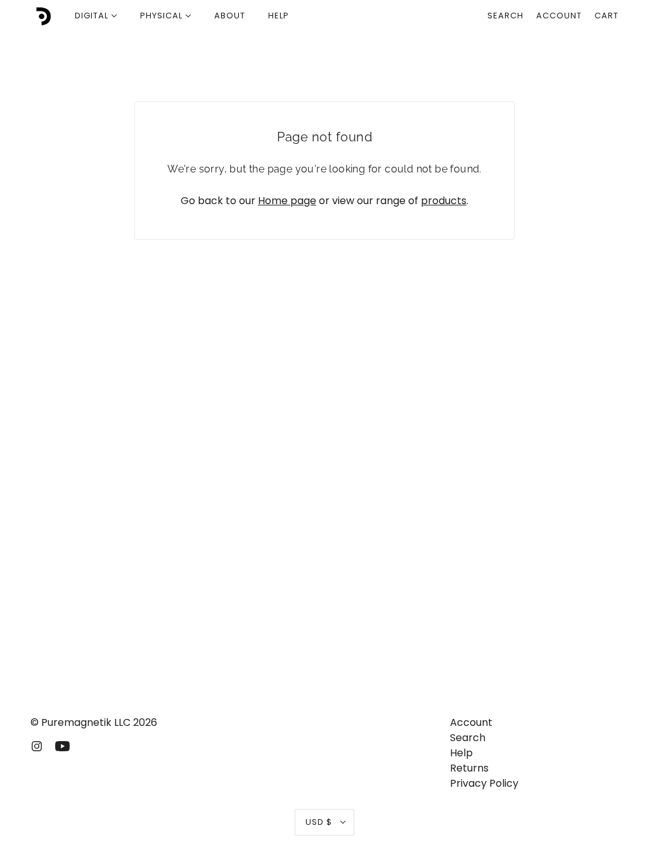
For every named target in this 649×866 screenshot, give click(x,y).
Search (505, 16)
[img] (36, 745)
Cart (606, 16)
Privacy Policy (484, 783)
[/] (41, 16)
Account (559, 16)
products (443, 200)
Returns (469, 768)
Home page (287, 200)
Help (461, 753)
